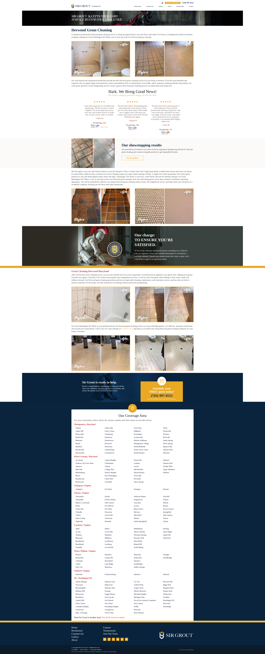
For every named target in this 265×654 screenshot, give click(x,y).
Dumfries (108, 555)
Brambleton (80, 541)
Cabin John (109, 428)
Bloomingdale (81, 588)
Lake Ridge (109, 564)
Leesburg (108, 544)
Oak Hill (166, 497)
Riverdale (137, 479)
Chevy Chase (109, 431)
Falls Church (109, 503)
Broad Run (79, 558)
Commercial (149, 6)
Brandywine (80, 479)
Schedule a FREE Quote (172, 3)
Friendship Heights (111, 607)
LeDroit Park (138, 585)
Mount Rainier (139, 473)
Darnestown (109, 440)
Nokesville (138, 558)
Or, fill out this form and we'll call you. (161, 399)
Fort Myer (108, 489)
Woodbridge (167, 558)
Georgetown (109, 610)
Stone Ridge (167, 532)
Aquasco (79, 466)
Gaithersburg (109, 450)
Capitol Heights (110, 460)
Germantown (109, 453)
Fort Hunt (108, 509)
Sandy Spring (168, 440)
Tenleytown (167, 594)
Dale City (79, 567)
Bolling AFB (80, 591)
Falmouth (79, 574)
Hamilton (108, 535)
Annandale (79, 500)
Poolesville (167, 431)
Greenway (108, 518)
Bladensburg (80, 473)
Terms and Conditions (95, 649)
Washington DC (169, 600)
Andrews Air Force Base (85, 463)
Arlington (79, 489)
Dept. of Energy (81, 613)
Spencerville (167, 447)
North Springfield (140, 521)
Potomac (166, 434)
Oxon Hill (137, 476)
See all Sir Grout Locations (113, 617)
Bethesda (79, 440)
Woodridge (167, 607)
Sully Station (167, 515)
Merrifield (137, 515)
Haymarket (109, 561)
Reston (165, 506)
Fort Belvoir (109, 506)
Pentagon (137, 489)
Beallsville (79, 437)
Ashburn (79, 535)
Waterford (166, 538)
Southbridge (138, 564)
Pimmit (165, 503)
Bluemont (79, 538)
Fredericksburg (110, 574)
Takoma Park (168, 450)
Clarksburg (109, 434)
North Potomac (139, 453)
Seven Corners (168, 509)
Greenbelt (108, 482)
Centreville (80, 509)
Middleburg (138, 529)
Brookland (79, 597)
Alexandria (80, 497)
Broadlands (80, 544)
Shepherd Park (168, 588)
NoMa (136, 607)
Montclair (137, 555)
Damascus (108, 437)
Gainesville (109, 558)
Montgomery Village (141, 443)
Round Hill (138, 544)
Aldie (78, 529)
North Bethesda (139, 447)
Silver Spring (168, 443)
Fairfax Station (110, 500)
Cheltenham (109, 463)
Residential (137, 6)
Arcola (78, 532)
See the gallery (133, 158)
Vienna (165, 521)
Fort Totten (109, 603)
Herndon (108, 521)
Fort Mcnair (109, 600)
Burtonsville (80, 453)
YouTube (117, 639)
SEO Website (182, 649)
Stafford (166, 574)
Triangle (166, 555)
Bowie (78, 476)
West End (166, 603)
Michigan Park (139, 597)
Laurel (136, 466)
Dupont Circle (110, 582)
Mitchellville (138, 469)
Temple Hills (167, 466)
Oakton (165, 500)
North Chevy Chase (141, 450)
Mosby (136, 518)
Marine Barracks (140, 591)
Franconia (108, 512)
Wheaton (166, 453)
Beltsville (79, 469)
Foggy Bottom (110, 594)
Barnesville (80, 434)
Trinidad (166, 597)
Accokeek (79, 460)
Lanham (137, 463)
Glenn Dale (109, 479)
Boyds (78, 443)
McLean (137, 512)
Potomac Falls (139, 538)
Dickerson (108, 447)
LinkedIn (122, 639)
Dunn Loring (80, 518)
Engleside (79, 521)
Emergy (107, 591)
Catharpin (79, 561)
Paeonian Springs (140, 535)
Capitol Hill (80, 600)
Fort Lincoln (109, 597)
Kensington (138, 434)
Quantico (137, 561)
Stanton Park (167, 591)
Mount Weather (139, 532)
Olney (165, 428)
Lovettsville (109, 547)
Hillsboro (108, 538)
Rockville (166, 437)
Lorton (136, 506)
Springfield (167, 512)
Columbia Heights (82, 607)
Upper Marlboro (169, 469)
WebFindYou (190, 649)
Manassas (108, 567)
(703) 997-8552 (188, 3)
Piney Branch (139, 613)
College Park (109, 469)
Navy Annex (138, 603)
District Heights (110, 473)
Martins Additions (140, 440)
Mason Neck (138, 509)
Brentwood (80, 482)
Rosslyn (166, 489)
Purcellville (138, 541)
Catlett (78, 564)
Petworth (137, 610)
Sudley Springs (139, 567)
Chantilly (79, 512)
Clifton (78, 515)
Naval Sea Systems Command (145, 600)
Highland (137, 431)
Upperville (167, 535)
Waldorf (166, 473)
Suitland (166, 460)
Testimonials (180, 6)
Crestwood (79, 610)
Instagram (104, 639)
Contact (191, 6)
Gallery (160, 6)
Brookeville (80, 450)
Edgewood (108, 585)
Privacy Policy (84, 649)
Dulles (107, 529)
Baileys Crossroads (82, 503)
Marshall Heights (140, 594)
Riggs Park (167, 585)
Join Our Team (110, 633)
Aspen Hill (79, 431)
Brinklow (79, 447)
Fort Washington (111, 476)
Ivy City (137, 582)
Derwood (108, 443)
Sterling (166, 529)
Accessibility (74, 649)
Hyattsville (138, 460)
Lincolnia (137, 503)
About (169, 6)
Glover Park (109, 613)
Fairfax (107, 497)
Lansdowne (109, 541)
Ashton (78, 428)
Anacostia (79, 585)
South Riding (138, 547)
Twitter (113, 639)
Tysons (165, 518)
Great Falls (109, 515)
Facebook (109, 639)
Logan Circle (138, 588)
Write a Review (162, 3)
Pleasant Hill (167, 582)
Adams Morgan (81, 582)
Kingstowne (138, 500)
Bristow (78, 555)
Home (74, 627)
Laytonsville (138, 437)
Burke (78, 506)
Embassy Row (110, 588)
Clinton (107, 466)
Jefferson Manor (140, 497)
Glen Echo (138, 428)
